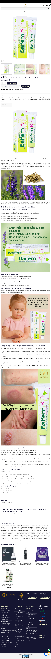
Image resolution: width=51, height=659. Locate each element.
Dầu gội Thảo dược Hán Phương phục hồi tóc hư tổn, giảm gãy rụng (8, 585)
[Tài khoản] (47, 5)
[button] (1, 5)
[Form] (49, 653)
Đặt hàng (13, 83)
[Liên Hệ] (49, 650)
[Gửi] (48, 9)
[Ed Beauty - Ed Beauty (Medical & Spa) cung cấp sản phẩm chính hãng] (25, 5)
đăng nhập (10, 514)
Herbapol (3, 76)
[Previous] (3, 38)
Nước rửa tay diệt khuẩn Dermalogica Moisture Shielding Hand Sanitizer (25, 564)
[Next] (47, 38)
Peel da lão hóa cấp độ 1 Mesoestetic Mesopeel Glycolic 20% (9, 564)
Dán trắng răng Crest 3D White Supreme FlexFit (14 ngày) (42, 564)
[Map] (44, 5)
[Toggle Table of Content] (9, 105)
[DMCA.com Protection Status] (25, 656)
